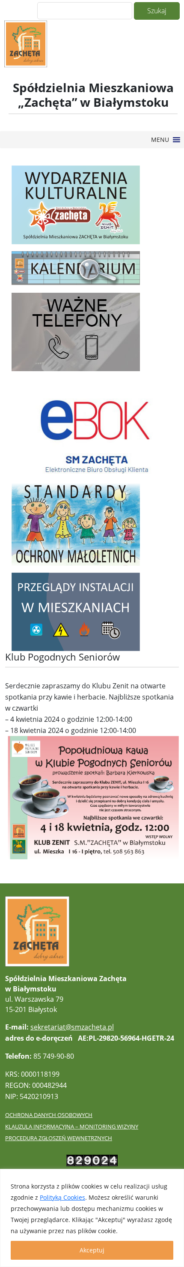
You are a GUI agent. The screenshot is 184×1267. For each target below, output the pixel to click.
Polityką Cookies (62, 1197)
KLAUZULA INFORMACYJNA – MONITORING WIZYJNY (71, 1126)
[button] (160, 139)
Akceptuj (92, 1250)
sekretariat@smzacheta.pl (72, 1027)
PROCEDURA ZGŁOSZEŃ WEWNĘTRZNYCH (58, 1138)
